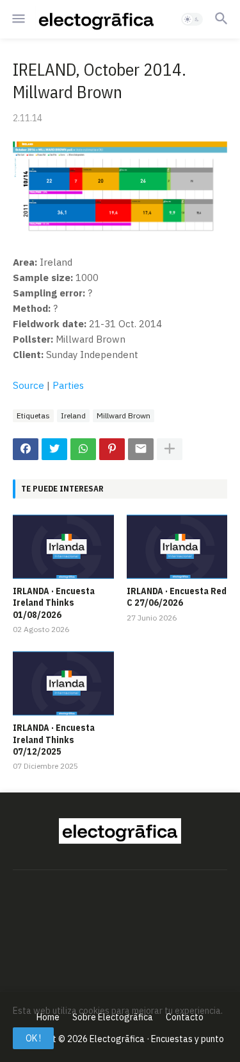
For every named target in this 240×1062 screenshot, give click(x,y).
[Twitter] (54, 449)
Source (28, 385)
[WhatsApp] (83, 449)
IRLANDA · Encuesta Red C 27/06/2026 (177, 596)
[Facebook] (25, 449)
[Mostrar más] (169, 449)
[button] (17, 19)
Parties (68, 385)
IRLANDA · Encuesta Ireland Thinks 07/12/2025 (54, 739)
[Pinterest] (112, 449)
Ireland (73, 415)
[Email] (141, 449)
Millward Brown (123, 415)
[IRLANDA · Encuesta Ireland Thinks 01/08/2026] (63, 547)
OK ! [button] (33, 1038)
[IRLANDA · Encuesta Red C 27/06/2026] (177, 547)
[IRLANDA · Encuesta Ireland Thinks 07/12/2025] (63, 683)
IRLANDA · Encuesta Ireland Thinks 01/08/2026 (54, 602)
